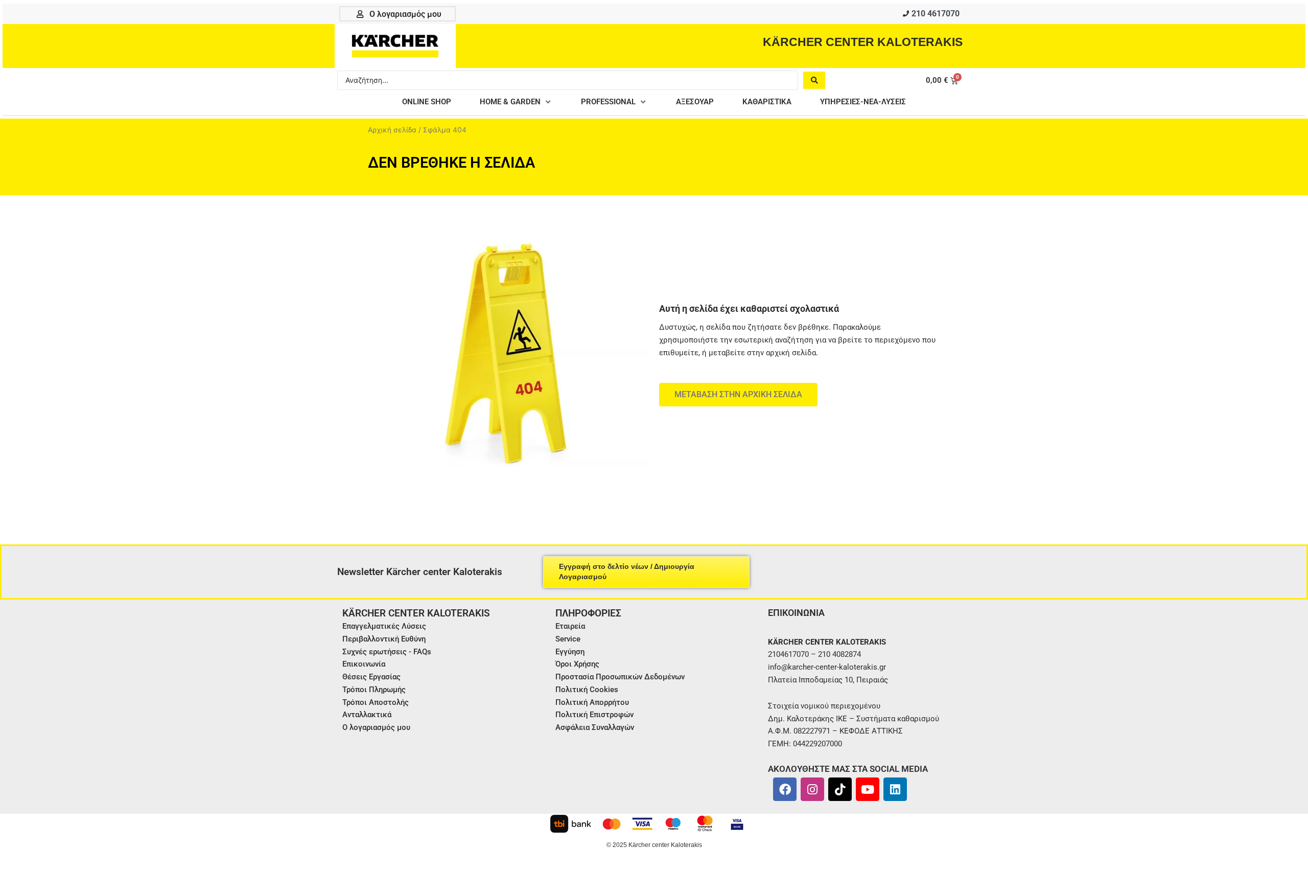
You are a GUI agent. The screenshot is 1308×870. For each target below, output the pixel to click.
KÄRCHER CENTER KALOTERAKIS (863, 42)
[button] (516, 102)
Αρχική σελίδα (392, 130)
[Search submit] (814, 80)
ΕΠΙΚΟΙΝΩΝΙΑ (796, 612)
